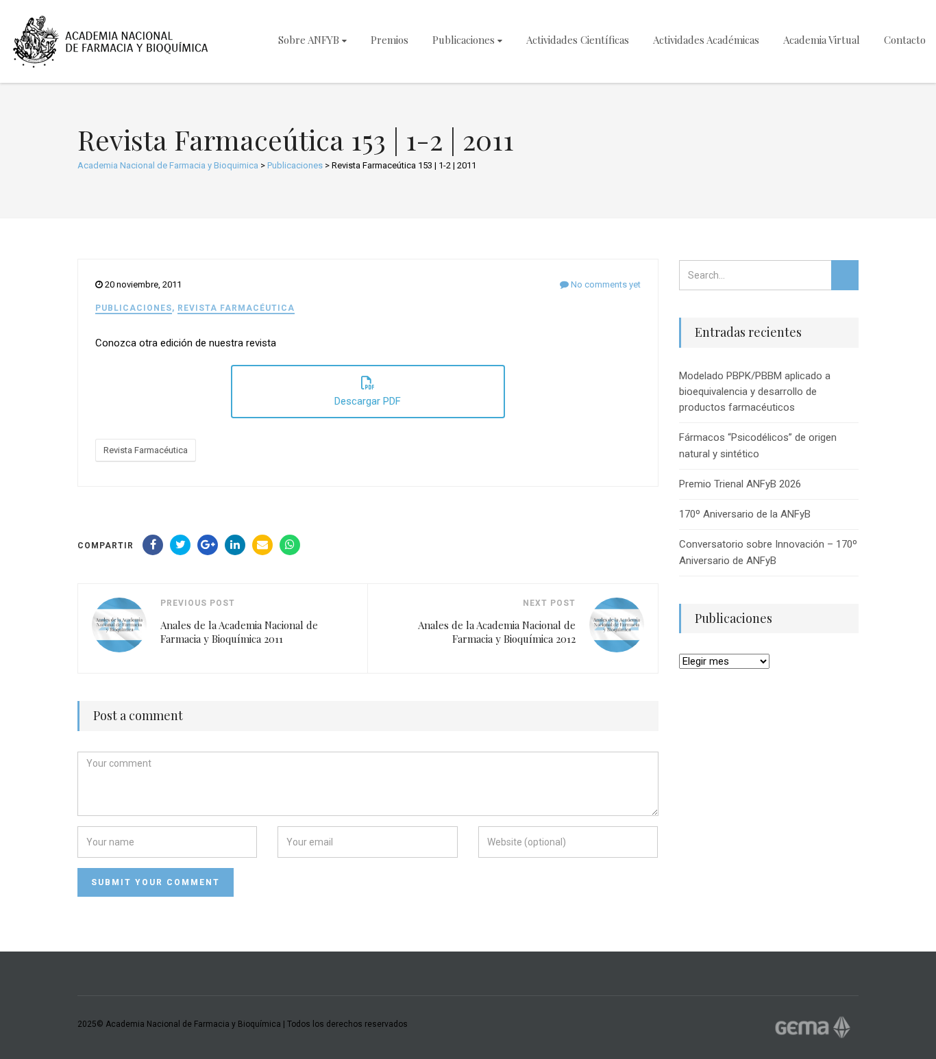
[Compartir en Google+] (207, 545)
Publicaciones (463, 40)
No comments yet (605, 284)
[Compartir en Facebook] (153, 545)
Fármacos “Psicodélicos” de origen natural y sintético (758, 445)
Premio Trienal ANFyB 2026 (740, 484)
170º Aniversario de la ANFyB (745, 514)
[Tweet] (180, 545)
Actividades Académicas (706, 40)
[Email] (262, 545)
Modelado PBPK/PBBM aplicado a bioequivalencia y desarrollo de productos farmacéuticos (754, 392)
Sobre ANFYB (308, 40)
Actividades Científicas (577, 40)
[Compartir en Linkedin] (235, 545)
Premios (389, 40)
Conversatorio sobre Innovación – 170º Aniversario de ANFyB (768, 552)
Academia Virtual (821, 40)
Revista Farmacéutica (236, 308)
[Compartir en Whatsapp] (290, 545)
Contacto (905, 40)
